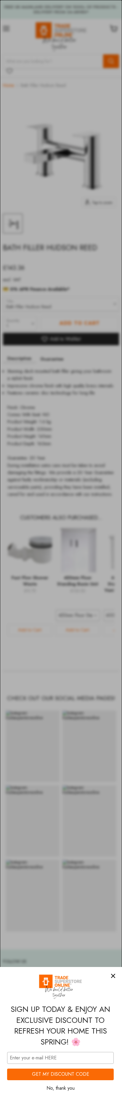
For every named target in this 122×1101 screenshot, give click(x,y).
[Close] (113, 976)
